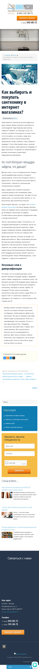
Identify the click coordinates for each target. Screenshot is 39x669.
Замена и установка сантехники (17, 419)
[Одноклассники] (7, 358)
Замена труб (10, 423)
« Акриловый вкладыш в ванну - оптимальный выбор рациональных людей (18, 373)
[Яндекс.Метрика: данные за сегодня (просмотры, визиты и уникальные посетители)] (20, 654)
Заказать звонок (27, 18)
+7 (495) (10, 624)
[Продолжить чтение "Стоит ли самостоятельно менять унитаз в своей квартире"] (7, 515)
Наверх (34, 388)
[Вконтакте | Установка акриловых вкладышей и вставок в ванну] (4, 647)
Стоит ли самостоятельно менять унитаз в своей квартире (17, 508)
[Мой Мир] (10, 358)
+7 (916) (10, 621)
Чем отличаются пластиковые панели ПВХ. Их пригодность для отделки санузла (16, 488)
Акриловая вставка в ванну (15, 415)
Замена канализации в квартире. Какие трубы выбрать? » (19, 379)
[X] (13, 358)
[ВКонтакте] (4, 358)
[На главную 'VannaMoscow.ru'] (20, 8)
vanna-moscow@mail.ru (10, 612)
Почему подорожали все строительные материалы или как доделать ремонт (19, 528)
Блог (15, 118)
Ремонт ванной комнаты (14, 427)
